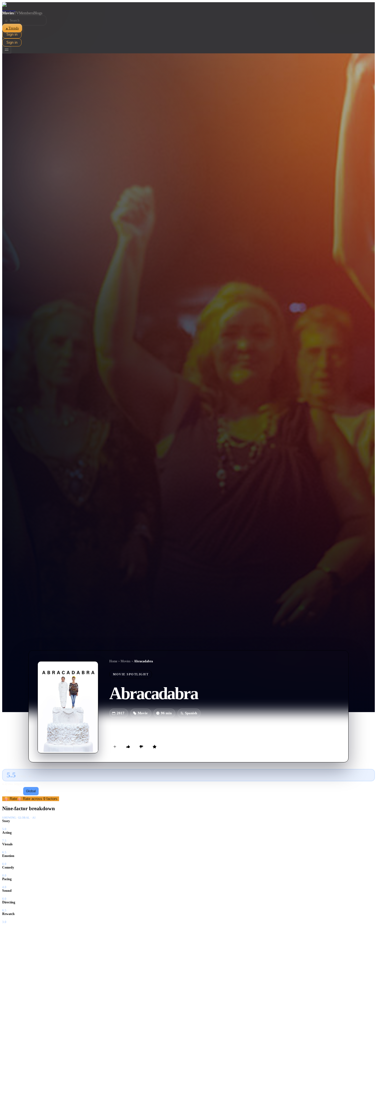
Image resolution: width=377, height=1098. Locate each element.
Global (31, 791)
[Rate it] (154, 746)
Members (26, 13)
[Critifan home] (188, 6)
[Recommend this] (128, 746)
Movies (8, 13)
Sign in (11, 34)
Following (13, 791)
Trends (12, 28)
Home (113, 661)
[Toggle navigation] (6, 49)
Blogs (37, 13)
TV (16, 13)
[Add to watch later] (114, 746)
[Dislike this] (141, 746)
